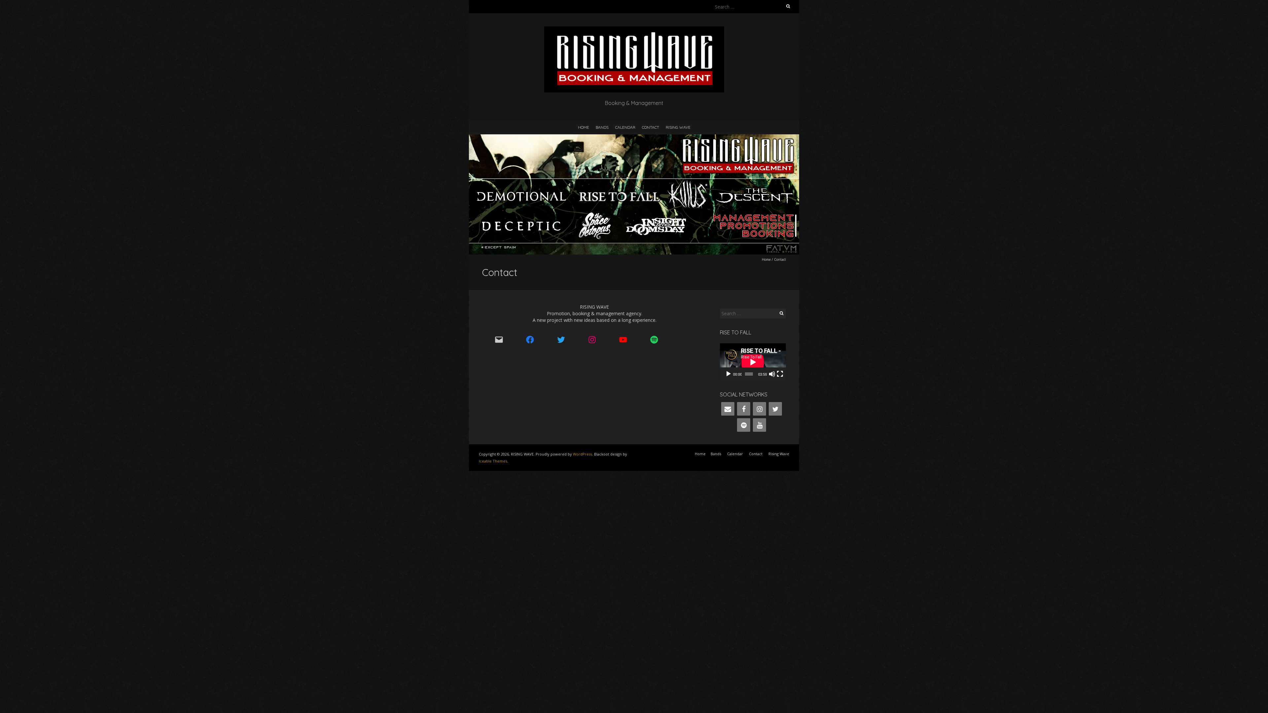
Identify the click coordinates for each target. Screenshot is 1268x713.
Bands (602, 127)
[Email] (503, 339)
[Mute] (772, 374)
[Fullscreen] (780, 374)
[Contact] (727, 409)
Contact (650, 127)
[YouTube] (759, 425)
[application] (753, 362)
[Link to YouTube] (627, 339)
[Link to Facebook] (534, 339)
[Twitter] (775, 409)
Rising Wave (678, 127)
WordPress (582, 454)
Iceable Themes (493, 460)
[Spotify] (743, 425)
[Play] (728, 374)
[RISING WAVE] (634, 29)
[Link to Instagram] (596, 339)
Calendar (625, 127)
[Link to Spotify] (658, 339)
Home (583, 127)
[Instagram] (759, 409)
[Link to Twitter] (565, 339)
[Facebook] (743, 409)
